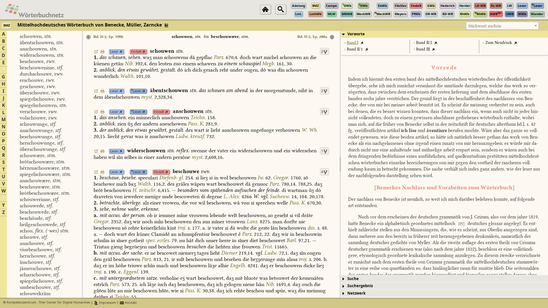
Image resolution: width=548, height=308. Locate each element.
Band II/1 (355, 49)
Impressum (107, 303)
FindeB (136, 52)
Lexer (114, 52)
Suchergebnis (360, 286)
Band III (423, 49)
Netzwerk (356, 293)
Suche (353, 278)
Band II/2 (424, 42)
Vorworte (356, 34)
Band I (352, 42)
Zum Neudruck (498, 42)
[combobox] (502, 26)
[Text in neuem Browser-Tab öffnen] (361, 42)
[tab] (444, 34)
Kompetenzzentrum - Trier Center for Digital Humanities (48, 303)
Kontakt (130, 303)
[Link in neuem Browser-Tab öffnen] (120, 52)
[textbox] (502, 26)
